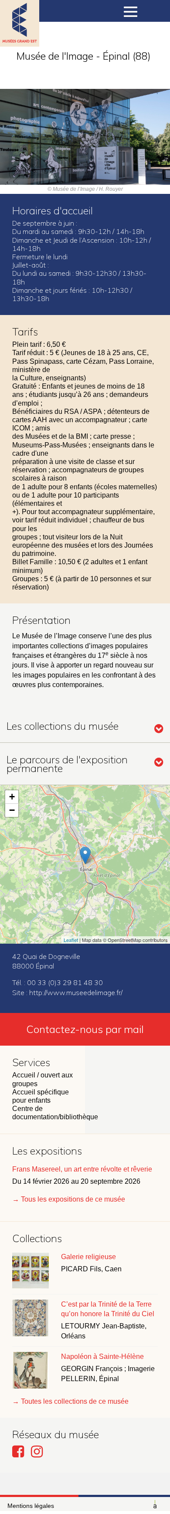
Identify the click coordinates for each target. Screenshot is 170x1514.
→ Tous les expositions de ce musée (68, 1199)
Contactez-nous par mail (85, 1029)
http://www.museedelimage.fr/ (75, 992)
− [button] (12, 810)
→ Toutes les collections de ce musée (70, 1401)
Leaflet (71, 939)
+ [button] (12, 796)
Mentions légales (30, 1505)
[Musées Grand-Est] (19, 35)
